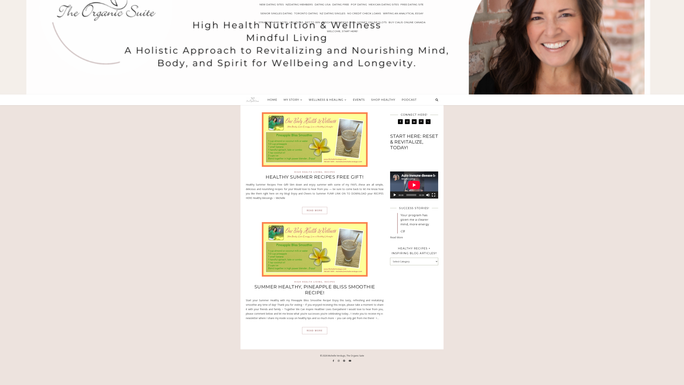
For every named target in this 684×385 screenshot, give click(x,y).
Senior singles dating (276, 13)
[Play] (395, 195)
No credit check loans (364, 13)
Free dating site (412, 4)
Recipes (330, 172)
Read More (315, 210)
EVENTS (359, 99)
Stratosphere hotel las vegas (281, 22)
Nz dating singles (333, 13)
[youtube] (350, 360)
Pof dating (359, 4)
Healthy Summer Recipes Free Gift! (315, 177)
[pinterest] (344, 360)
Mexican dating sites (384, 4)
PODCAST (409, 99)
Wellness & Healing (326, 99)
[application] (414, 185)
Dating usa (323, 4)
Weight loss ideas (335, 22)
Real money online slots (368, 22)
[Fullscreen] (433, 195)
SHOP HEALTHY (383, 99)
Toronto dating (306, 13)
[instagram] (339, 360)
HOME (272, 99)
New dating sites (272, 4)
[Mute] (428, 195)
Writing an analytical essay (403, 13)
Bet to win (312, 22)
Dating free (340, 4)
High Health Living (308, 172)
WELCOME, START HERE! (342, 31)
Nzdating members (299, 4)
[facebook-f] (334, 360)
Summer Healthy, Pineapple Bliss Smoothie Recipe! (314, 290)
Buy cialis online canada (407, 22)
